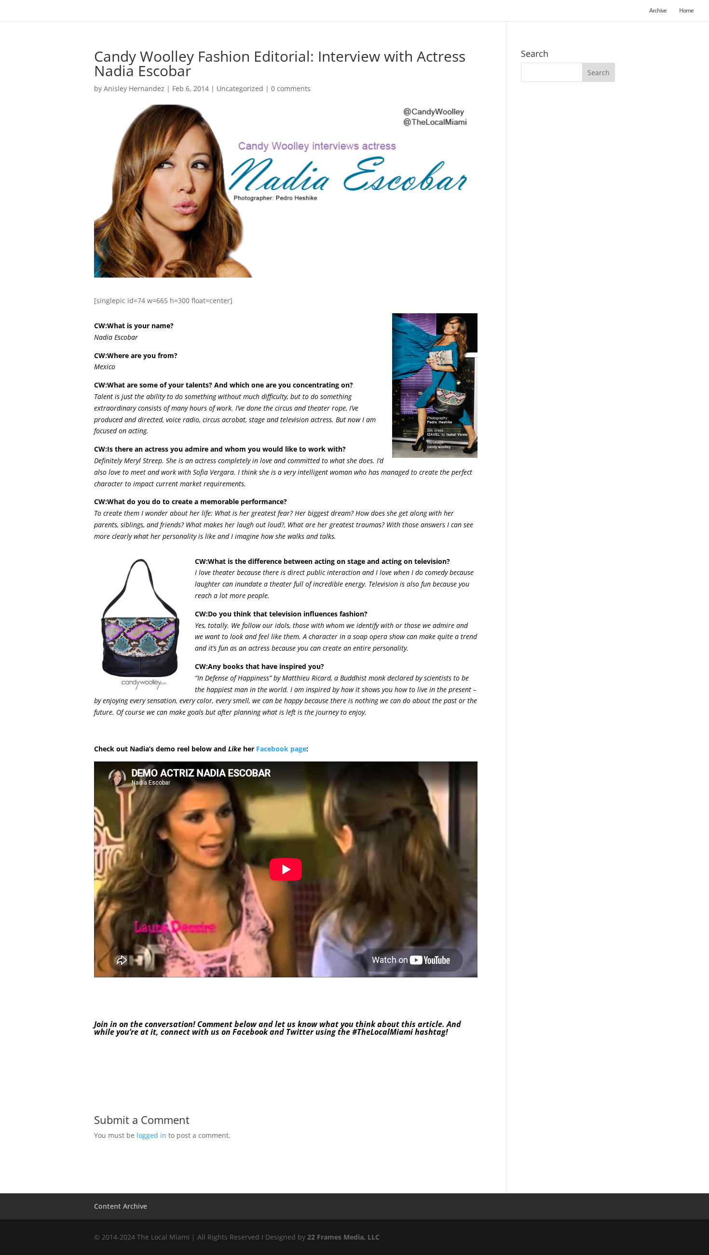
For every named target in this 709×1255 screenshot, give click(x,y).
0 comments (291, 88)
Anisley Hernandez (134, 88)
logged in (151, 1135)
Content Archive (120, 1206)
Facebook (250, 1032)
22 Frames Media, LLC (343, 1237)
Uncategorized (240, 88)
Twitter (300, 1032)
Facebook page (281, 748)
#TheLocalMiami (382, 1032)
